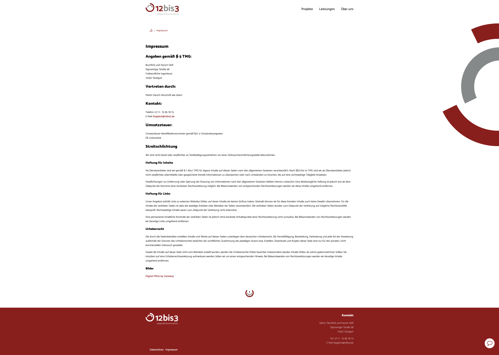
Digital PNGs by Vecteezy (160, 276)
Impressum (171, 350)
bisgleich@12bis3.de (164, 116)
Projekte (307, 9)
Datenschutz (157, 350)
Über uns (347, 9)
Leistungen (327, 9)
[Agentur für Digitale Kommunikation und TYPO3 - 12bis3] (151, 30)
